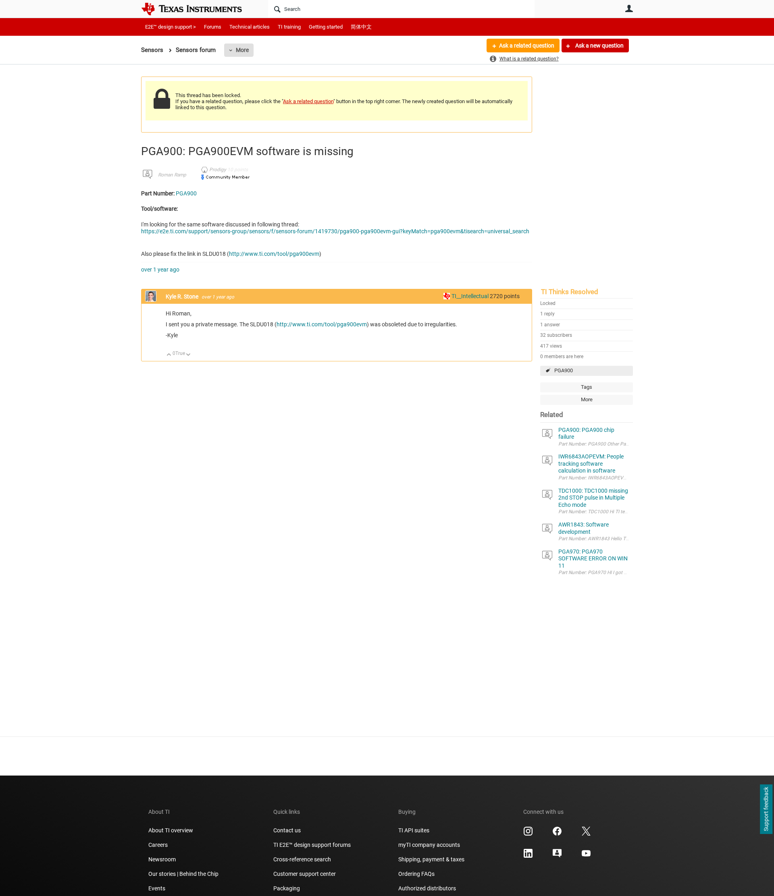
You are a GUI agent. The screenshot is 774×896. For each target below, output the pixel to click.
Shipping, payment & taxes (431, 859)
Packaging (286, 888)
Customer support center (304, 874)
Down (188, 355)
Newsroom (162, 859)
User (629, 8)
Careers (158, 845)
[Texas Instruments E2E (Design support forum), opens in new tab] (557, 856)
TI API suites (413, 830)
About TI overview (170, 830)
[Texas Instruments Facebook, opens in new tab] (557, 834)
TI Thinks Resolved (569, 292)
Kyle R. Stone (183, 296)
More (242, 50)
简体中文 (361, 27)
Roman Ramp (172, 175)
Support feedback (766, 809)
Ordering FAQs (416, 874)
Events (156, 888)
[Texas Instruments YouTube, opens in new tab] (586, 856)
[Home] (197, 8)
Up (169, 355)
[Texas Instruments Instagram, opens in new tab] (528, 834)
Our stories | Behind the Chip (183, 874)
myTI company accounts (429, 845)
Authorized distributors (427, 888)
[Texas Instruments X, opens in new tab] (586, 834)
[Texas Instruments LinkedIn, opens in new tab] (528, 856)
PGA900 (563, 370)
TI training (289, 27)
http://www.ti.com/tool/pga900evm (274, 254)
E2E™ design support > (170, 27)
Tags (586, 387)
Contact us (287, 830)
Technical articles (249, 27)
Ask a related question (526, 45)
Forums (212, 27)
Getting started (326, 27)
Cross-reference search (302, 859)
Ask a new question (599, 45)
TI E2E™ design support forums (312, 845)
